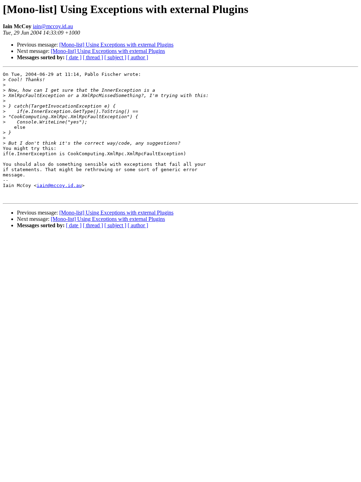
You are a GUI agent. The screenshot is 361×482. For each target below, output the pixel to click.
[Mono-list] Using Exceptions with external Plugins (116, 45)
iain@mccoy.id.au (53, 26)
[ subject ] (115, 57)
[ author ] (138, 57)
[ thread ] (93, 57)
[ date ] (73, 57)
